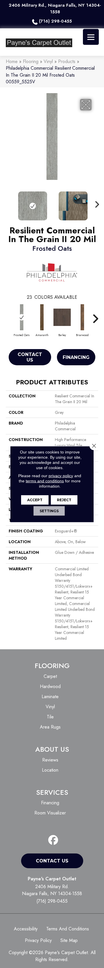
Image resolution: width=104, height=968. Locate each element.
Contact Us (30, 357)
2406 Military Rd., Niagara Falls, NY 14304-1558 (55, 8)
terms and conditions (45, 480)
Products (66, 61)
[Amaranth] (42, 317)
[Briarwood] (82, 317)
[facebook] (53, 840)
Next (95, 203)
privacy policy (61, 475)
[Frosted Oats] (22, 317)
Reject (64, 499)
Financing (76, 357)
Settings (49, 510)
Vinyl (48, 61)
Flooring (30, 61)
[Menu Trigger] (91, 37)
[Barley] (62, 317)
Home (12, 61)
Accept (34, 499)
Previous (9, 203)
